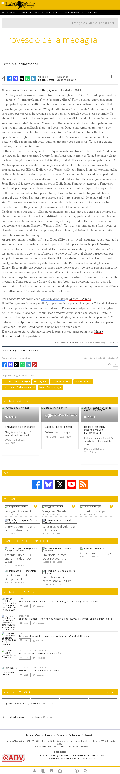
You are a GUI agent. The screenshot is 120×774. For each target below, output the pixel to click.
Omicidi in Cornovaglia (96, 553)
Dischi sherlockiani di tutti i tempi (22, 717)
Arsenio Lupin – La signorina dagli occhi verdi (19, 558)
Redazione (74, 735)
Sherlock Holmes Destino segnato (54, 556)
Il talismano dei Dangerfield (16, 577)
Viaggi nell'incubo (55, 511)
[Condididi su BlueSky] (15, 78)
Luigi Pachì (92, 12)
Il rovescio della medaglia (19, 90)
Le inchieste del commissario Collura (57, 579)
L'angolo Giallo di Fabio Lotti (93, 23)
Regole (60, 735)
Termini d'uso (33, 735)
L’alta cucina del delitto (58, 426)
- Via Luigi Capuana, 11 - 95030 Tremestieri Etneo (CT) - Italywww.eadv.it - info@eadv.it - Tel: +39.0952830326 (72, 757)
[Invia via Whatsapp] (27, 78)
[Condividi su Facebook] (9, 78)
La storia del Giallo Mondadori (30, 331)
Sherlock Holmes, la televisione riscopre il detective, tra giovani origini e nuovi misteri (66, 618)
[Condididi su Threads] (22, 78)
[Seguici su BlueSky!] (48, 484)
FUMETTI (23, 599)
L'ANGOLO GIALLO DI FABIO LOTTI (61, 416)
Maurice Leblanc (50, 12)
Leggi (26, 606)
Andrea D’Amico (80, 299)
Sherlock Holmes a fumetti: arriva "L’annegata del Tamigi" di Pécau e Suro (59, 601)
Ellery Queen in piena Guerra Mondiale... (20, 528)
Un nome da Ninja (53, 299)
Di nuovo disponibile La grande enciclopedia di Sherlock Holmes (54, 635)
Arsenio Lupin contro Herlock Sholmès (40, 653)
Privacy (49, 735)
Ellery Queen (49, 90)
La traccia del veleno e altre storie (58, 528)
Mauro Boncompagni (50, 387)
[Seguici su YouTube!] (71, 484)
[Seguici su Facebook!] (37, 484)
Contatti (89, 735)
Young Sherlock (30, 12)
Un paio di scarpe (93, 511)
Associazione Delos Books (51, 746)
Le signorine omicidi (19, 511)
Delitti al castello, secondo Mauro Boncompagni (94, 429)
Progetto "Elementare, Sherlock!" (22, 703)
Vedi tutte (111, 692)
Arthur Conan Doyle (72, 12)
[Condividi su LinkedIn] (33, 78)
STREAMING (24, 616)
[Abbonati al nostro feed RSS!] (83, 484)
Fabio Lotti (46, 79)
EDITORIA (10, 417)
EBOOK (22, 633)
